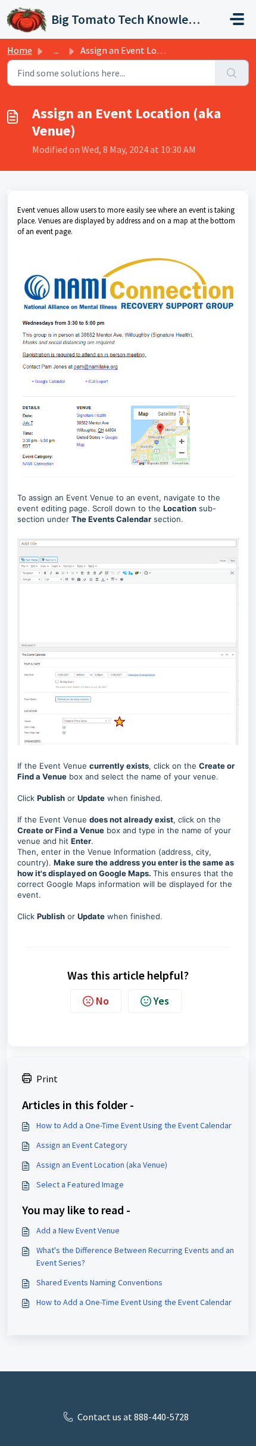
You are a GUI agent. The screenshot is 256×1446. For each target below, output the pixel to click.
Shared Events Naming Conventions (99, 1282)
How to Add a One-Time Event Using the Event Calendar (134, 1125)
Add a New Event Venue (78, 1230)
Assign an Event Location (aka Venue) (101, 1164)
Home (19, 50)
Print (47, 1079)
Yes (161, 1001)
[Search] (232, 73)
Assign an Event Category (81, 1145)
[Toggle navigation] (237, 19)
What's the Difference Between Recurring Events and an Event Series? (135, 1256)
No (102, 1001)
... (56, 50)
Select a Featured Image (80, 1184)
